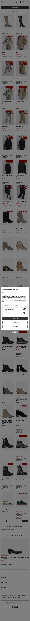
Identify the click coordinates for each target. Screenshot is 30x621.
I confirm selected (15, 322)
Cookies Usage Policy (12, 296)
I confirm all (15, 318)
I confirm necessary (15, 326)
